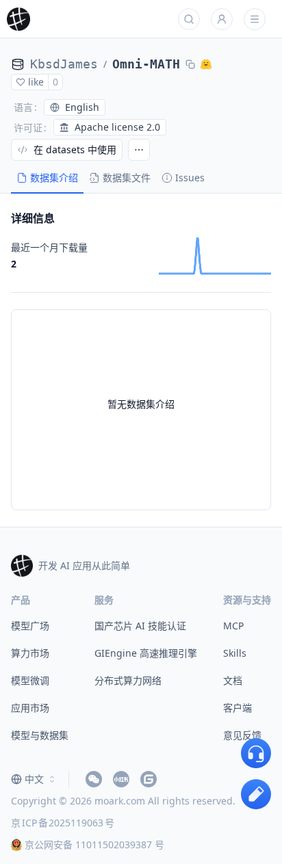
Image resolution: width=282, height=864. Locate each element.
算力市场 (30, 652)
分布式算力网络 (128, 680)
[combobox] (34, 779)
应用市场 (30, 707)
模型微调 (30, 680)
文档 (232, 680)
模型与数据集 (39, 735)
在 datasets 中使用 (75, 149)
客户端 (237, 707)
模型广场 (30, 625)
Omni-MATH (146, 64)
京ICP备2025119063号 (62, 822)
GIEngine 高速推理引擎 (145, 652)
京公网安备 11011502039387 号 (94, 844)
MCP (233, 625)
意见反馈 (242, 735)
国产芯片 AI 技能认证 (140, 625)
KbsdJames (64, 64)
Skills (234, 652)
